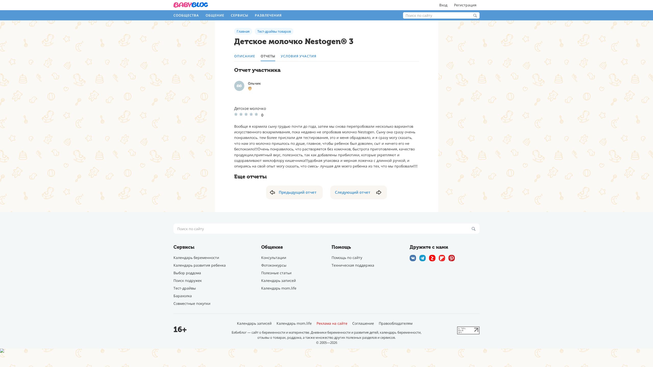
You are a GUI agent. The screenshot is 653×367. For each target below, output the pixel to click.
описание (244, 56)
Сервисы (239, 15)
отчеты (268, 56)
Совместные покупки (191, 303)
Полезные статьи (276, 272)
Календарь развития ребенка (199, 265)
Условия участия (298, 56)
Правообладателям (395, 323)
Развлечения (268, 15)
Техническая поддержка (353, 265)
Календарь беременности (196, 257)
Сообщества (186, 15)
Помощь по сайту (347, 257)
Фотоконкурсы (273, 265)
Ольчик (254, 83)
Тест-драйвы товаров (274, 31)
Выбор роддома (187, 272)
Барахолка (182, 295)
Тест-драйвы (184, 288)
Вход (443, 5)
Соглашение (363, 323)
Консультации (273, 257)
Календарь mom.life (278, 288)
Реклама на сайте (332, 323)
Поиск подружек (187, 280)
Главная (243, 31)
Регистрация (465, 5)
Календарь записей (278, 280)
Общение (215, 15)
